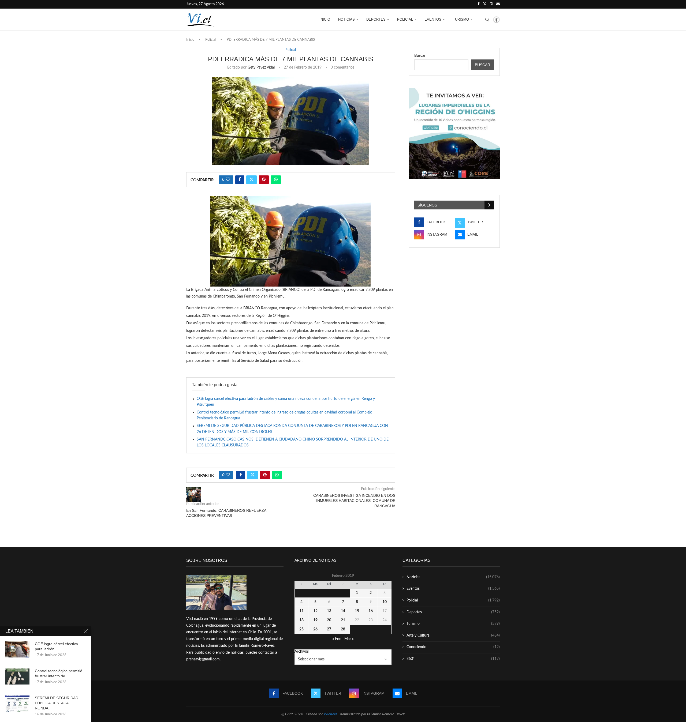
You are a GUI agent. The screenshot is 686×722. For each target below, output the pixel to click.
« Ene (336, 639)
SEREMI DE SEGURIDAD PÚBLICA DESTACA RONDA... (56, 703)
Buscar (420, 56)
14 (343, 611)
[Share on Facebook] (239, 179)
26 (315, 629)
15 (357, 611)
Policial (405, 19)
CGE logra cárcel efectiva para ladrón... (56, 646)
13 (329, 611)
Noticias (346, 19)
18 (301, 620)
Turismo (461, 19)
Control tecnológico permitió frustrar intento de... (58, 673)
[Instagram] (491, 4)
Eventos (432, 19)
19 (315, 620)
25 (301, 629)
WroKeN (330, 714)
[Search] (487, 19)
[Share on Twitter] (251, 179)
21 (343, 620)
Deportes (376, 19)
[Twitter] (484, 4)
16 (370, 611)
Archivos (301, 651)
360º (453, 659)
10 (384, 602)
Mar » (349, 639)
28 (343, 629)
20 (329, 620)
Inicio (324, 19)
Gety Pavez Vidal (261, 67)
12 (315, 611)
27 (329, 629)
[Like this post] (228, 179)
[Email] (498, 4)
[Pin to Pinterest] (264, 179)
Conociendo (453, 647)
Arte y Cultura (453, 635)
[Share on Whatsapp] (276, 179)
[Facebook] (478, 4)
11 (301, 611)
